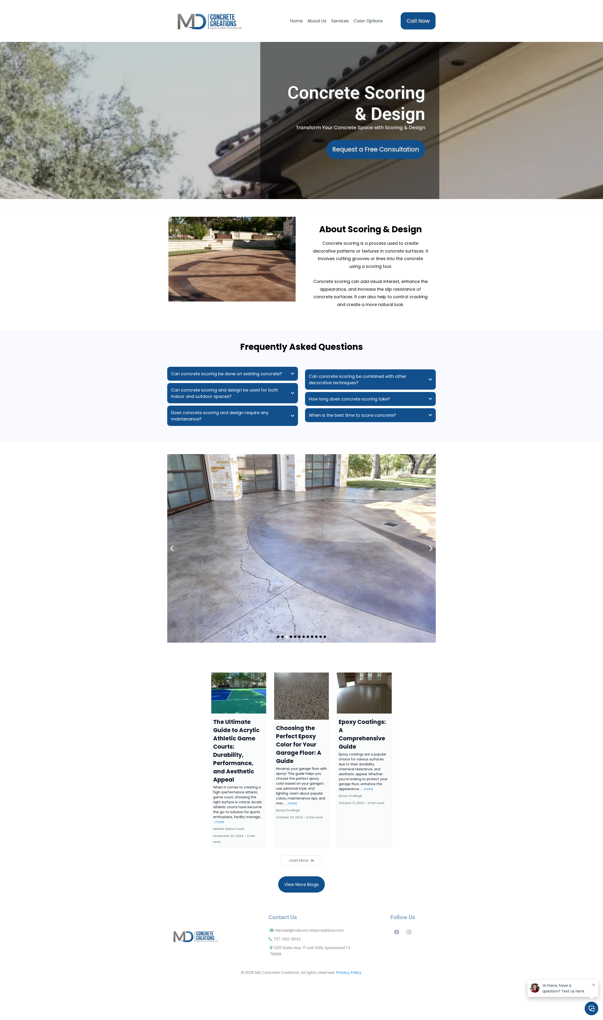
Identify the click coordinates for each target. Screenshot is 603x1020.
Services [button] (340, 21)
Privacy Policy (348, 972)
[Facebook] (397, 932)
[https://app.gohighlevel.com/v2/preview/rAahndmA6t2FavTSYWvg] (213, 936)
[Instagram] (409, 932)
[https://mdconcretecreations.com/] (211, 21)
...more (218, 822)
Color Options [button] (368, 21)
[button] (238, 760)
